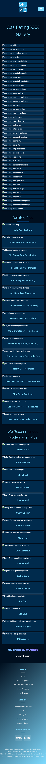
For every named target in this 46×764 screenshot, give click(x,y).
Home (23, 676)
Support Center (23, 723)
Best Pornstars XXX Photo (23, 685)
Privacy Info (23, 715)
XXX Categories (23, 681)
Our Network (23, 693)
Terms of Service (23, 719)
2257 (23, 711)
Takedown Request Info (23, 706)
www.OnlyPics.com (23, 656)
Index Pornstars (23, 689)
